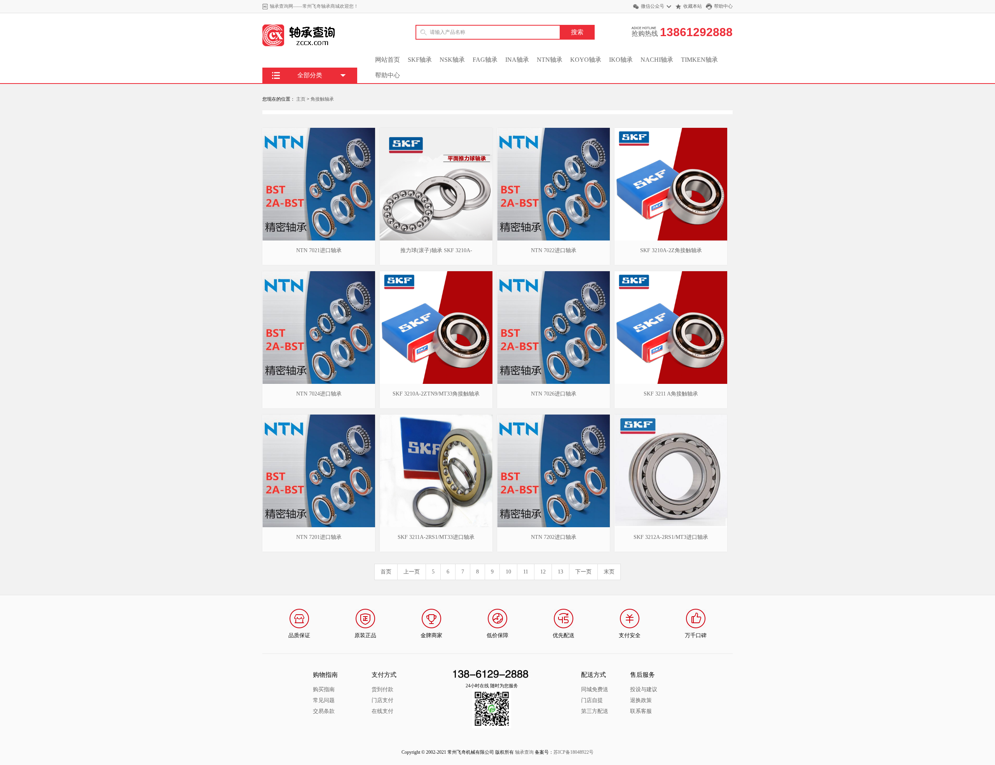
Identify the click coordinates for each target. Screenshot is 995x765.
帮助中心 (723, 6)
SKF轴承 (420, 59)
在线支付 (382, 711)
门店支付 (382, 700)
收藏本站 (692, 6)
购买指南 (324, 689)
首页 (386, 572)
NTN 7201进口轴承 (319, 537)
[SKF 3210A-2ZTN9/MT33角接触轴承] (436, 274)
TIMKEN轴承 (699, 59)
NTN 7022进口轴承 (553, 250)
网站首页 (387, 59)
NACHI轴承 (657, 59)
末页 (609, 572)
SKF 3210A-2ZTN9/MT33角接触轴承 (436, 394)
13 (560, 572)
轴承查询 (524, 752)
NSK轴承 (452, 59)
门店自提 (592, 700)
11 (525, 572)
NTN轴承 (549, 59)
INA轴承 (517, 59)
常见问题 (324, 700)
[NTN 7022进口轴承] (553, 130)
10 (508, 572)
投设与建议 (643, 689)
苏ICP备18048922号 (573, 752)
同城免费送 (594, 689)
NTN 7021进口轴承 (319, 250)
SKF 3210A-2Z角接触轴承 (671, 250)
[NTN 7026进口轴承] (553, 274)
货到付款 (382, 689)
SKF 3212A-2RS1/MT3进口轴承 (671, 537)
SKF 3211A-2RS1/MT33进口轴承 (436, 537)
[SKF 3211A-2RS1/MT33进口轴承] (436, 417)
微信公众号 (652, 6)
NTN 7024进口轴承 (319, 394)
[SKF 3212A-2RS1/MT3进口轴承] (670, 417)
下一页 (583, 572)
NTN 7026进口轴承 (553, 394)
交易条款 (324, 711)
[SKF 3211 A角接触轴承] (670, 274)
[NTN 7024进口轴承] (318, 274)
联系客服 (641, 711)
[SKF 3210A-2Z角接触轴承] (670, 130)
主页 (300, 99)
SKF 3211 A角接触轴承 (671, 394)
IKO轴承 (621, 59)
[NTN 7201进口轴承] (318, 417)
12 (543, 572)
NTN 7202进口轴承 (553, 537)
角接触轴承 (322, 99)
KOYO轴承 (585, 59)
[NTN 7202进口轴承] (553, 417)
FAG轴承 (485, 59)
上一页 (411, 572)
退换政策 (641, 700)
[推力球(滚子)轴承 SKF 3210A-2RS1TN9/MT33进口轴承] (436, 130)
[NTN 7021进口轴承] (318, 130)
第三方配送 (594, 711)
